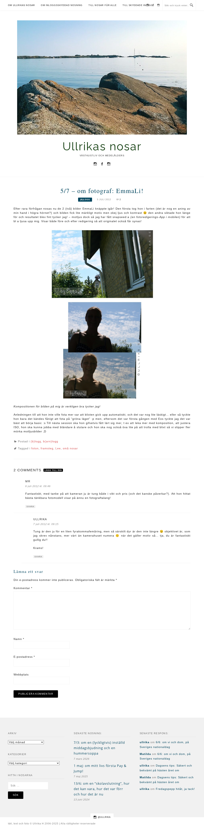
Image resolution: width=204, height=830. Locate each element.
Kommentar (23, 588)
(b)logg (85, 199)
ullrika (40, 519)
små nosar (70, 448)
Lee (58, 448)
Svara (30, 506)
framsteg (47, 448)
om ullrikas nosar (21, 5)
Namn (19, 639)
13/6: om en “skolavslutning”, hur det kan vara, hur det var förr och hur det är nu (102, 788)
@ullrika (104, 817)
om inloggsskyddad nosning (61, 5)
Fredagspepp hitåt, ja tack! (175, 788)
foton (35, 448)
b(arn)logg (50, 441)
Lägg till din (53, 470)
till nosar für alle (102, 5)
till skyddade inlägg (138, 5)
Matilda (145, 754)
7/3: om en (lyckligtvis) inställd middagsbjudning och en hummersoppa (99, 748)
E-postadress (24, 656)
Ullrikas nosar (102, 146)
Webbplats (21, 674)
